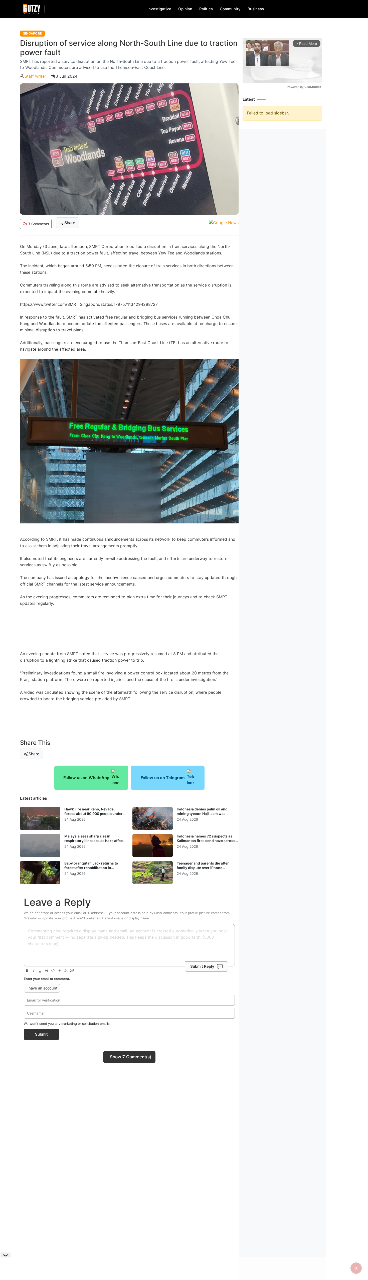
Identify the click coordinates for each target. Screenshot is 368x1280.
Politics (206, 9)
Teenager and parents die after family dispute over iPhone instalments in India (203, 867)
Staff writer (35, 76)
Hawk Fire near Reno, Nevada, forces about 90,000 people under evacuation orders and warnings (93, 813)
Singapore (32, 33)
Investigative (159, 9)
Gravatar (30, 918)
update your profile (57, 918)
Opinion (185, 9)
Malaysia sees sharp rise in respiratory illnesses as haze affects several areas (95, 840)
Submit (41, 1034)
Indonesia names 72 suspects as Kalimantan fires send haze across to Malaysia (206, 840)
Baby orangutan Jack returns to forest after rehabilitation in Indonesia (91, 867)
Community (230, 9)
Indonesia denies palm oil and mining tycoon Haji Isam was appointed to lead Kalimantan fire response (205, 815)
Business (256, 9)
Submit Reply (202, 966)
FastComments (166, 913)
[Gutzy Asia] (31, 9)
